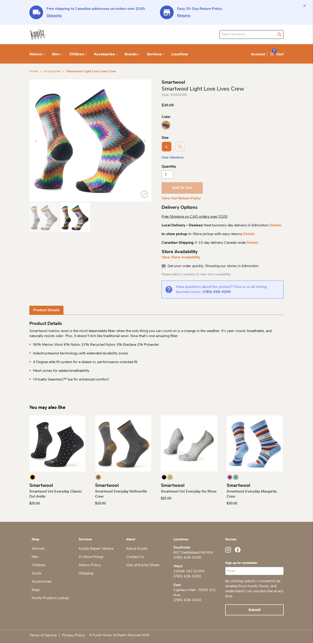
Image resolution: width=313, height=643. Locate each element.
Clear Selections (173, 157)
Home (33, 71)
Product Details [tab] (46, 310)
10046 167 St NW (189, 571)
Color (166, 117)
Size (165, 138)
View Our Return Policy (181, 198)
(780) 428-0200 (217, 292)
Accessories (52, 71)
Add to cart (182, 187)
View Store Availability (181, 257)
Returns (183, 16)
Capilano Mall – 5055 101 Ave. (194, 592)
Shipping (54, 16)
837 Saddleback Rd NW (193, 553)
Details (275, 225)
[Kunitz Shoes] (37, 34)
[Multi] (166, 125)
